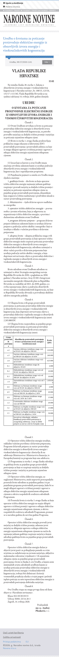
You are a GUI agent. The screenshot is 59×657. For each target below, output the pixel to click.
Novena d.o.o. (9, 648)
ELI (27, 642)
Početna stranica (13, 7)
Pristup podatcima (12, 642)
